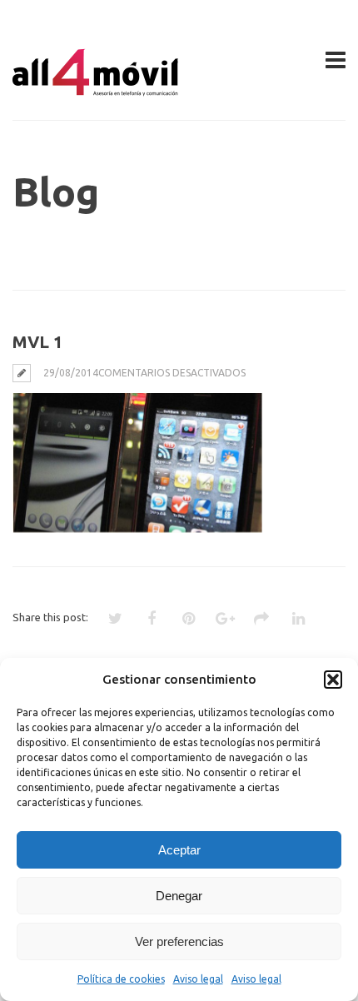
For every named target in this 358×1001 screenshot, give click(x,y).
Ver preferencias (179, 941)
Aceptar (179, 850)
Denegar (179, 896)
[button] (333, 679)
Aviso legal (198, 979)
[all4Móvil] (95, 89)
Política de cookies (121, 979)
